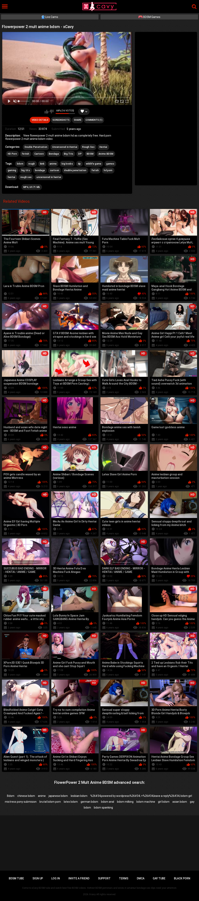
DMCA (140, 878)
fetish (95, 170)
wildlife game (93, 163)
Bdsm (10, 795)
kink (42, 163)
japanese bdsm (58, 795)
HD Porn (12, 153)
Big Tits (68, 153)
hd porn (108, 170)
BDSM (90, 153)
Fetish (25, 153)
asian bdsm (179, 801)
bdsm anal (107, 801)
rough (31, 163)
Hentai (103, 147)
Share (77, 120)
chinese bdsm (26, 795)
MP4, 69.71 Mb (31, 187)
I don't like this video (52, 112)
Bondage (54, 153)
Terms (123, 878)
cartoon (54, 170)
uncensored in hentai (49, 177)
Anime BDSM (106, 153)
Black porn (182, 878)
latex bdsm (71, 801)
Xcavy (92, 894)
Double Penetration (36, 147)
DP (80, 153)
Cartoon (39, 153)
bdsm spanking (103, 807)
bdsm (20, 163)
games (110, 163)
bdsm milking (125, 801)
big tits (25, 170)
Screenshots (61, 120)
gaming (12, 170)
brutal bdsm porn (50, 801)
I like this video (47, 112)
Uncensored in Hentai (64, 147)
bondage (40, 170)
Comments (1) (94, 120)
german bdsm (89, 801)
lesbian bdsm (79, 795)
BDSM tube (16, 878)
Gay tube (159, 878)
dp (79, 163)
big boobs (67, 163)
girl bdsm (163, 801)
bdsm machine (145, 801)
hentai (11, 177)
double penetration (75, 170)
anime (53, 163)
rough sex (26, 177)
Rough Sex (88, 147)
